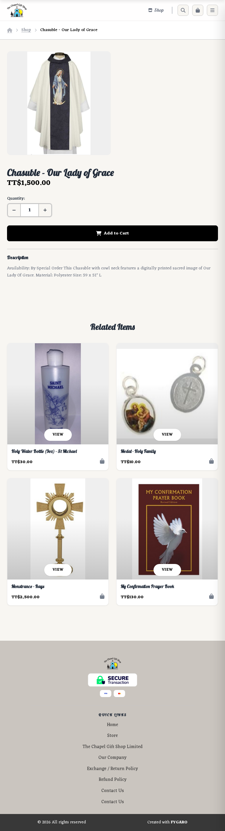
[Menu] (212, 10)
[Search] (183, 10)
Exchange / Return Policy (112, 769)
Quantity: (16, 198)
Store (112, 736)
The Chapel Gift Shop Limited (113, 747)
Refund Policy (113, 780)
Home (112, 725)
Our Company (112, 758)
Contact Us (112, 791)
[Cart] (197, 10)
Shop (26, 30)
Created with (167, 822)
